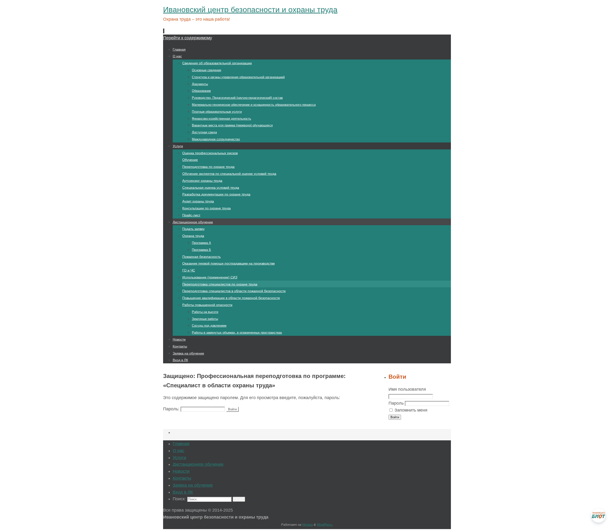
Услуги (179, 457)
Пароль (396, 403)
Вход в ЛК (183, 492)
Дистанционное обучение (198, 464)
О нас (178, 450)
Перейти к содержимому (187, 37)
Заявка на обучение (193, 485)
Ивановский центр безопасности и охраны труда (250, 9)
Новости (181, 471)
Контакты (182, 478)
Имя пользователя (407, 389)
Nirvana (307, 524)
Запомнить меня (411, 410)
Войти (394, 417)
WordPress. (325, 524)
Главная (181, 443)
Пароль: (172, 409)
